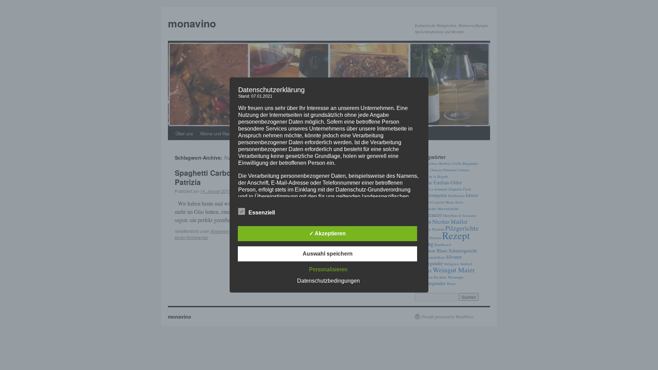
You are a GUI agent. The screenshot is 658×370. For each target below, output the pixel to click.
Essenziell (261, 212)
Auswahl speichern (328, 254)
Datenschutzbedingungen (328, 281)
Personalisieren (328, 269)
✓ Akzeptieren (327, 233)
